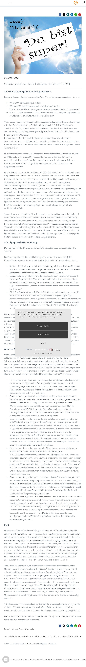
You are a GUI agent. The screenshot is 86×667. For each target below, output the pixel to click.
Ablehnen (43, 334)
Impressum (36, 353)
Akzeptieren (43, 326)
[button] (60, 14)
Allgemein (15, 629)
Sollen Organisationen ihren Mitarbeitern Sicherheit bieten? (58, 636)
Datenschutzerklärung (46, 353)
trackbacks (31, 643)
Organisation (30, 629)
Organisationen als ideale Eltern (18, 636)
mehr (43, 343)
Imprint (82, 659)
